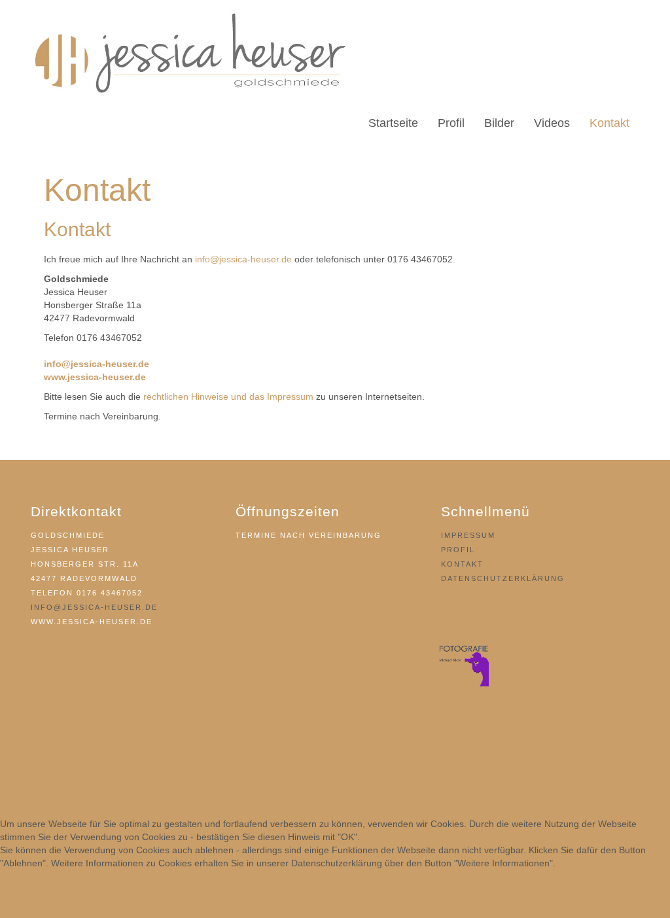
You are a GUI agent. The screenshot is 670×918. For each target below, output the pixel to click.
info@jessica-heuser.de (243, 259)
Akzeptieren (33, 894)
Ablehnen (96, 894)
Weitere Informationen (335, 911)
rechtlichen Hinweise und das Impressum (228, 396)
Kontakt (462, 564)
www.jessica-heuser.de (95, 377)
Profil (458, 550)
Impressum (468, 535)
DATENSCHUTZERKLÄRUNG (503, 578)
